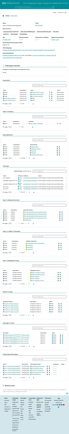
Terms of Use (15, 418)
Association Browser (15, 430)
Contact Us (7, 407)
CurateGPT (31, 417)
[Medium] (57, 405)
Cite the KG (15, 420)
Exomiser (31, 402)
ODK (30, 413)
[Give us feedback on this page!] (67, 393)
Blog (46, 404)
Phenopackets (32, 419)
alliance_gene (55, 39)
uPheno (22, 404)
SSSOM (30, 408)
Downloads (15, 402)
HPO (21, 407)
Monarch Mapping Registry (39, 406)
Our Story (6, 400)
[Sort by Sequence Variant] (13, 301)
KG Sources (15, 425)
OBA (21, 411)
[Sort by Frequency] (59, 364)
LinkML (30, 406)
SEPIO (21, 417)
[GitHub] (59, 405)
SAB (5, 404)
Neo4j (14, 406)
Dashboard (15, 427)
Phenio (22, 409)
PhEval (30, 404)
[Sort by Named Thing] (38, 144)
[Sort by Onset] (65, 364)
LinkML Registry (39, 414)
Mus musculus (38, 25)
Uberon (22, 402)
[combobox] (34, 6)
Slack (46, 402)
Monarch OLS (40, 402)
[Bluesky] (58, 407)
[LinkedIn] (61, 405)
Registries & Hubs (57, 3)
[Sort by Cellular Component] (37, 241)
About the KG (15, 422)
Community (65, 3)
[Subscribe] (53, 405)
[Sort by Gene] (7, 90)
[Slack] (55, 405)
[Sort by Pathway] (34, 121)
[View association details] (51, 92)
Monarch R (15, 408)
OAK (30, 410)
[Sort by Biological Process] (40, 270)
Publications (7, 409)
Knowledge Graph (31, 3)
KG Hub (38, 409)
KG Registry (39, 411)
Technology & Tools (47, 3)
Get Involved (48, 400)
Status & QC (15, 410)
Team (5, 402)
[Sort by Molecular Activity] (33, 210)
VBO (21, 413)
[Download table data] (33, 103)
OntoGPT (31, 415)
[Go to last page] (29, 158)
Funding (6, 411)
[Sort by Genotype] (9, 332)
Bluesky (47, 411)
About (25, 3)
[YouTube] (63, 405)
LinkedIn (47, 407)
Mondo (22, 400)
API (13, 404)
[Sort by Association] (26, 90)
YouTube (47, 409)
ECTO (21, 419)
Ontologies (39, 3)
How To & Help (16, 413)
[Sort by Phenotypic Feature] (41, 364)
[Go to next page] (26, 158)
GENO (21, 415)
